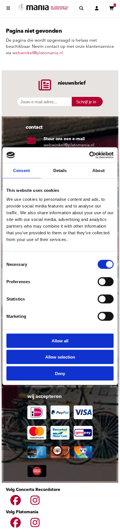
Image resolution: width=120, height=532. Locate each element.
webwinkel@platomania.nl (37, 53)
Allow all (60, 340)
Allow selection (60, 357)
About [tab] (98, 170)
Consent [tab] (21, 170)
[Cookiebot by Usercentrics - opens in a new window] (89, 155)
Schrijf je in (86, 101)
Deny (60, 373)
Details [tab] (60, 170)
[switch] (106, 281)
